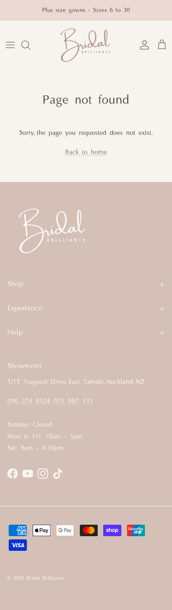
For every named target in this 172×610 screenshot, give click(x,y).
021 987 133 (73, 401)
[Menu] (10, 45)
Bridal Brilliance (45, 578)
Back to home (86, 152)
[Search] (30, 45)
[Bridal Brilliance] (86, 45)
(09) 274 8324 (30, 401)
